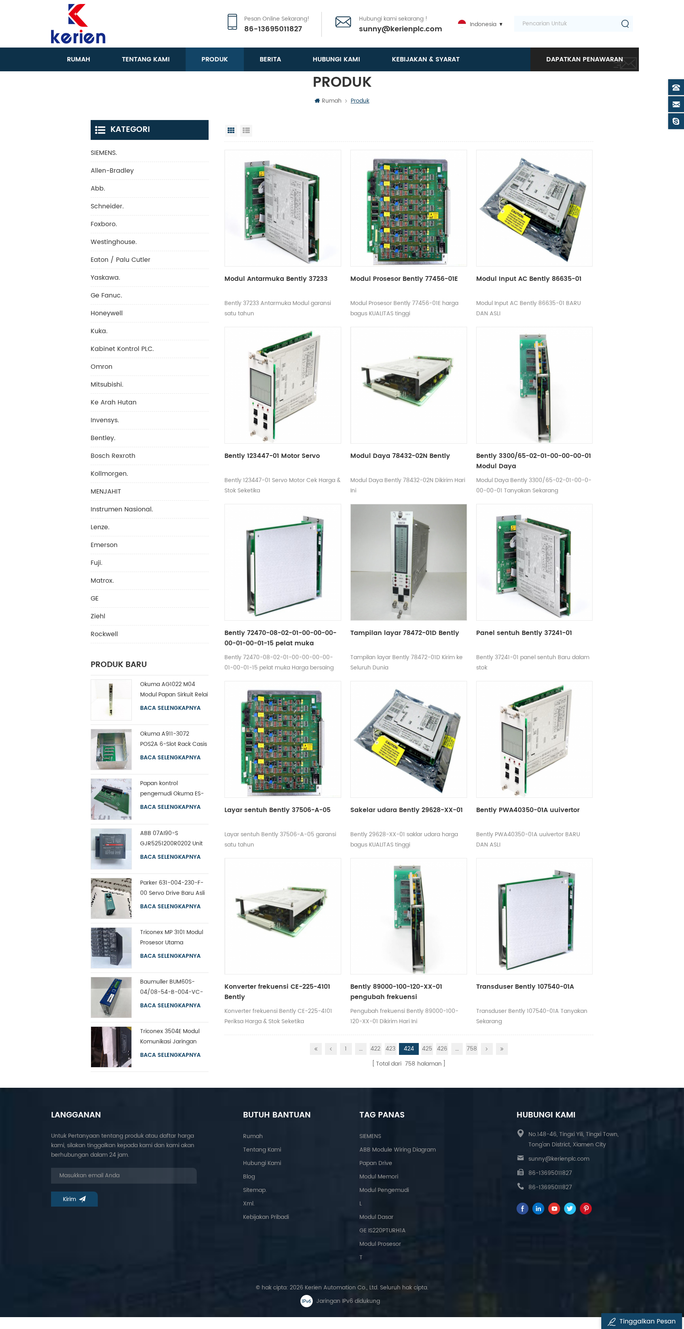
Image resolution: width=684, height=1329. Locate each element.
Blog (249, 1176)
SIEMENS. (104, 153)
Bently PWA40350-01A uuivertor (528, 810)
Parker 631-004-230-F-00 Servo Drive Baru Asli (172, 888)
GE (95, 598)
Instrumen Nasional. (122, 509)
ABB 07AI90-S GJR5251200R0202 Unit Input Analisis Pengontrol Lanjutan (173, 839)
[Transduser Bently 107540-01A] (534, 916)
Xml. (249, 1203)
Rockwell (104, 634)
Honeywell (107, 313)
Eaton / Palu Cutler (120, 260)
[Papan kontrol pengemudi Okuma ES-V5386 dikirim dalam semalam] (111, 799)
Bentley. (103, 438)
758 (472, 1048)
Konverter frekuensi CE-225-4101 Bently (277, 992)
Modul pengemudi (384, 1190)
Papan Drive (375, 1163)
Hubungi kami (336, 59)
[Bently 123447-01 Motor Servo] (282, 385)
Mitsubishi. (107, 384)
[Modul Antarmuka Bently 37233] (282, 208)
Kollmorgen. (109, 474)
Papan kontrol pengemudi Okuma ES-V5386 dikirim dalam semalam (172, 789)
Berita (270, 59)
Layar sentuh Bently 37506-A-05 (277, 810)
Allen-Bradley (112, 171)
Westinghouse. (114, 242)
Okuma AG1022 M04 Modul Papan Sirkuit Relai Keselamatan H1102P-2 (174, 690)
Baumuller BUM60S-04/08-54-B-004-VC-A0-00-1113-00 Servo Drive (171, 987)
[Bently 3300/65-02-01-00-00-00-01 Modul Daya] (534, 385)
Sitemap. (255, 1190)
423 (390, 1048)
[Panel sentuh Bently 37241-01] (534, 562)
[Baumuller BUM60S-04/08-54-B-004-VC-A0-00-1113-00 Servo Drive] (111, 997)
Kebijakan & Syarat (426, 59)
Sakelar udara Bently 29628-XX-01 (406, 810)
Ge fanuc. (106, 295)
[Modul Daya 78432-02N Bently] (408, 385)
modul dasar (376, 1217)
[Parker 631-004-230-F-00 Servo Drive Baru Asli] (111, 898)
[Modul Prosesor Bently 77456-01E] (408, 208)
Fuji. (97, 563)
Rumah (78, 59)
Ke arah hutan (114, 402)
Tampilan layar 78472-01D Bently (404, 633)
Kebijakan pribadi (266, 1217)
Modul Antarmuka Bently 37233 (276, 279)
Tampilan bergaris (231, 131)
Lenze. (100, 527)
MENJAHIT (106, 491)
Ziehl (98, 616)
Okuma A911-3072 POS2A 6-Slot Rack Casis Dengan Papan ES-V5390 (173, 739)
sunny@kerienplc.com (400, 29)
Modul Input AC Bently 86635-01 (528, 279)
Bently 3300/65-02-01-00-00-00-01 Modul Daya (533, 461)
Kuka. (99, 331)
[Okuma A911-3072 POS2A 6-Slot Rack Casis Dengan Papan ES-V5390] (111, 749)
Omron (101, 367)
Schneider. (107, 206)
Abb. (98, 188)
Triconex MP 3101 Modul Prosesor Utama (171, 937)
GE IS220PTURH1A (382, 1230)
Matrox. (102, 581)
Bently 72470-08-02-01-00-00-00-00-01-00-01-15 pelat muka (280, 638)
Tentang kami (146, 59)
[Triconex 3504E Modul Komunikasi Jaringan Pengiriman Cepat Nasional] (111, 1047)
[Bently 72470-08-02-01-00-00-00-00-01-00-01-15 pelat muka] (282, 562)
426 (442, 1048)
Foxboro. (104, 224)
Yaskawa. (105, 278)
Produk (214, 59)
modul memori (378, 1176)
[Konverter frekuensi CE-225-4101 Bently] (282, 916)
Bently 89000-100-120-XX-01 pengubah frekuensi (396, 992)
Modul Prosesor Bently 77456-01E (404, 279)
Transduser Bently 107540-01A (525, 987)
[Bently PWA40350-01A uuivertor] (534, 739)
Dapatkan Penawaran (584, 59)
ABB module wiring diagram (397, 1149)
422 (375, 1048)
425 (427, 1048)
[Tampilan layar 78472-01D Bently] (408, 562)
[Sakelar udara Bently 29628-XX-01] (408, 739)
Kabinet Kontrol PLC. (122, 349)
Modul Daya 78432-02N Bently (400, 456)
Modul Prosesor (380, 1244)
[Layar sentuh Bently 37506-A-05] (282, 739)
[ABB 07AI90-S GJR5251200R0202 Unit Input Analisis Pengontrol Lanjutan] (111, 849)
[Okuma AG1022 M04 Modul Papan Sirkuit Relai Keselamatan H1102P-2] (111, 700)
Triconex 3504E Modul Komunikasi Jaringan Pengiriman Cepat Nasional (170, 1037)
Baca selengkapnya (170, 708)
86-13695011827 (273, 29)
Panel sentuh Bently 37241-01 (524, 633)
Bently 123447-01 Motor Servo (272, 456)
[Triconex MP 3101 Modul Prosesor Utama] (111, 948)
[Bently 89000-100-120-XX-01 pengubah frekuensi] (408, 916)
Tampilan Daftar (246, 131)
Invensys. (105, 420)
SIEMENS (370, 1136)
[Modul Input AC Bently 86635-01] (534, 208)
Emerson (104, 545)
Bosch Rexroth (113, 456)
